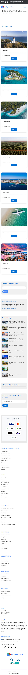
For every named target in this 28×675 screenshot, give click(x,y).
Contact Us (3, 615)
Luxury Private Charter (8, 13)
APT (2, 480)
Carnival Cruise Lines (5, 453)
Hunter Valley (6, 157)
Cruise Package (23, 11)
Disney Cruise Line (5, 537)
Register (13, 2)
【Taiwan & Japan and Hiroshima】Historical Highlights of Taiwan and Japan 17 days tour (17, 334)
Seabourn (3, 519)
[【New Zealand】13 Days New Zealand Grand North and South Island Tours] (5, 340)
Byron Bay (5, 50)
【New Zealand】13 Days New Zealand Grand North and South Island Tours (16, 340)
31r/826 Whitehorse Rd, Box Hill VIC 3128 (11, 639)
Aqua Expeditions (4, 484)
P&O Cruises (3, 543)
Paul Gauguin (4, 513)
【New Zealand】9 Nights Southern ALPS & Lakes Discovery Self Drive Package (17, 322)
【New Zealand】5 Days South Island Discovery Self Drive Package (17, 328)
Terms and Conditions (5, 612)
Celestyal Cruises (4, 493)
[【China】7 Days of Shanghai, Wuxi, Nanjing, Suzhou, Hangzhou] (5, 357)
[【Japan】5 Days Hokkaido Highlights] (5, 375)
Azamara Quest (4, 451)
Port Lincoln (6, 192)
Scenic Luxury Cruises (5, 515)
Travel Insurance (4, 613)
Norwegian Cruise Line (6, 458)
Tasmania (5, 263)
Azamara (3, 491)
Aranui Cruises (4, 486)
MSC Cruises (3, 539)
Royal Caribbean (4, 464)
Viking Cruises (4, 598)
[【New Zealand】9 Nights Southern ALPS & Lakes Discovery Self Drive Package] (5, 322)
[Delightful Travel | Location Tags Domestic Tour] (7, 6)
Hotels (9, 10)
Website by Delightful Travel (13, 671)
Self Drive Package (12, 11)
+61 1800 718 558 (6, 641)
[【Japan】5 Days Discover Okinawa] (5, 346)
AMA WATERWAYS (5, 482)
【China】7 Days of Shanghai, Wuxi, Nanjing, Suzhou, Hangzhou (17, 357)
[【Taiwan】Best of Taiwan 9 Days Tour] (5, 351)
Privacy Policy (4, 610)
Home (4, 10)
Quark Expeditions (5, 561)
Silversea (3, 469)
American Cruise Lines (6, 477)
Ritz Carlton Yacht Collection (7, 508)
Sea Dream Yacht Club (6, 517)
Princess (2, 462)
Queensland (6, 228)
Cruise (4, 11)
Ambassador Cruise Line (6, 595)
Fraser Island (6, 121)
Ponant (2, 558)
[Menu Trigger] (25, 6)
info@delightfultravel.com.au (16, 1)
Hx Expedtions (4, 565)
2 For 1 (21, 10)
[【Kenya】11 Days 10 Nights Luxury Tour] (5, 363)
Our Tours (15, 10)
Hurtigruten (3, 576)
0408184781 (13, 308)
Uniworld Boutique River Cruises (8, 524)
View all (14, 58)
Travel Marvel (4, 593)
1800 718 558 (5, 1)
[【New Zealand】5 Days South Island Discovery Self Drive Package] (5, 328)
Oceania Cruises (4, 460)
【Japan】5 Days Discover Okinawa (17, 345)
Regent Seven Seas (5, 467)
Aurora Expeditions (5, 489)
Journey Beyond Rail (5, 455)
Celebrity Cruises (4, 497)
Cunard (2, 495)
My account (19, 2)
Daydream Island (7, 86)
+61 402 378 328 (14, 641)
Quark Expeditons (4, 578)
